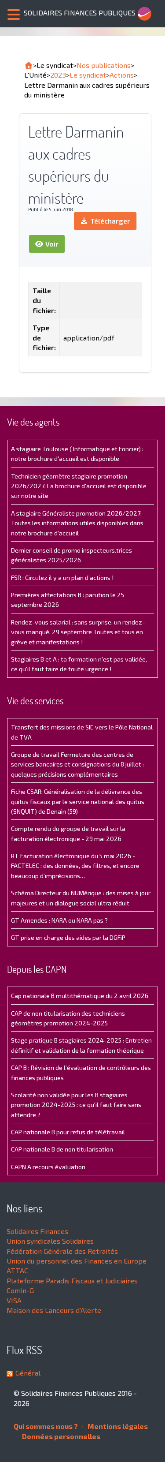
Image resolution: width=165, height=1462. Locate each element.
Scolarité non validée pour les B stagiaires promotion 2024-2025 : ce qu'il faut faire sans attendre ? (76, 1104)
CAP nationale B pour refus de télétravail (68, 1132)
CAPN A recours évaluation (48, 1166)
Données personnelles (60, 1436)
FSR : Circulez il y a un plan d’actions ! (62, 577)
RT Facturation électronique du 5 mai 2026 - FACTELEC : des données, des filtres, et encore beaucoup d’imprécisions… (75, 865)
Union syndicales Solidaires (50, 1241)
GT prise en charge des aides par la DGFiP (68, 937)
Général (27, 1373)
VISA (14, 1300)
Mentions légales (117, 1426)
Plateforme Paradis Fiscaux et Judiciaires (72, 1280)
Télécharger (109, 221)
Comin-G (20, 1290)
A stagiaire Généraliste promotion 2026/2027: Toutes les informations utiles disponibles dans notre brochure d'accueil (77, 523)
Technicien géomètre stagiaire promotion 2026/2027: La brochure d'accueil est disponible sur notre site (79, 486)
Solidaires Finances (37, 1231)
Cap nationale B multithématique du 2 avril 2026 (79, 995)
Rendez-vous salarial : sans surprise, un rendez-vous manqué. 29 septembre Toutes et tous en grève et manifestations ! (78, 632)
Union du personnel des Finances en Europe (77, 1260)
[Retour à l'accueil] (28, 65)
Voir (51, 243)
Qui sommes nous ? (46, 1426)
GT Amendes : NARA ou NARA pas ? (59, 920)
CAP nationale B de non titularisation (62, 1149)
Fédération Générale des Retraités (62, 1251)
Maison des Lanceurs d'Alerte (54, 1310)
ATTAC (17, 1270)
